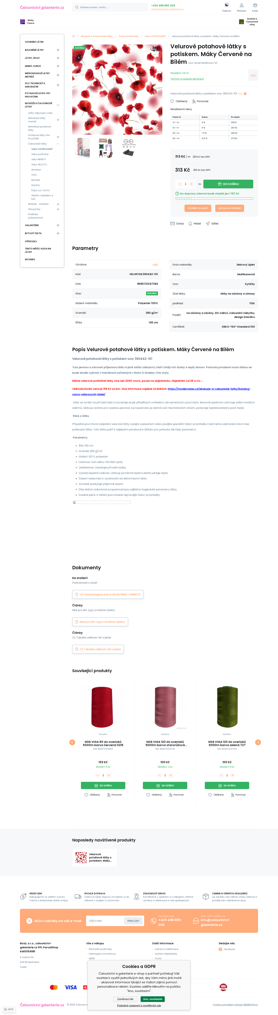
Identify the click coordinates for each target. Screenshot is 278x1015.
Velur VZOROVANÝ (155, 36)
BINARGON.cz (251, 1004)
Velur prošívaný (40, 154)
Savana (35, 185)
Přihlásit (133, 921)
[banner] (42, 8)
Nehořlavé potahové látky (39, 128)
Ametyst (36, 169)
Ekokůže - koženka (38, 204)
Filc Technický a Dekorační (35, 85)
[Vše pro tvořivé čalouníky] (73, 36)
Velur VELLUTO (39, 164)
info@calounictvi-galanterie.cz (167, 9)
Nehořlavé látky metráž (36, 120)
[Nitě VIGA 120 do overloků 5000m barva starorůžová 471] (165, 707)
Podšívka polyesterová (35, 216)
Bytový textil (33, 233)
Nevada (35, 180)
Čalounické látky (129, 36)
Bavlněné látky (34, 50)
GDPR (92, 958)
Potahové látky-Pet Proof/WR (37, 95)
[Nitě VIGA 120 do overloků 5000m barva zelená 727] (227, 707)
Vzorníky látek (34, 42)
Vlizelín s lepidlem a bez (42, 197)
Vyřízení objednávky (166, 953)
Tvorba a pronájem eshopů (228, 1004)
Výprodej (31, 241)
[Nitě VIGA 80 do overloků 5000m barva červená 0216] (103, 707)
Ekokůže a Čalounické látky (97, 36)
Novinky (30, 259)
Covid (158, 958)
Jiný (253, 75)
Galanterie (32, 225)
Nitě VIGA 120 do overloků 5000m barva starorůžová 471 (165, 743)
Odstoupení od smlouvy (102, 953)
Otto (34, 174)
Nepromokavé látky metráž (37, 75)
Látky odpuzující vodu (40, 113)
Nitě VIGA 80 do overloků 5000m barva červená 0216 (103, 743)
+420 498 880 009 (163, 5)
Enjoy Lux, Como (40, 190)
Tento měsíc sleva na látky (38, 250)
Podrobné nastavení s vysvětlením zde (139, 1005)
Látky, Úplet (32, 58)
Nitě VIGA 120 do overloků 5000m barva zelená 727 (227, 743)
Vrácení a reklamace (166, 949)
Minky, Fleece (33, 66)
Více (240, 93)
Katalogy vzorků (229, 208)
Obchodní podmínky (100, 949)
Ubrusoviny (34, 209)
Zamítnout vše (125, 999)
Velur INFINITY (38, 159)
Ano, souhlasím (152, 999)
